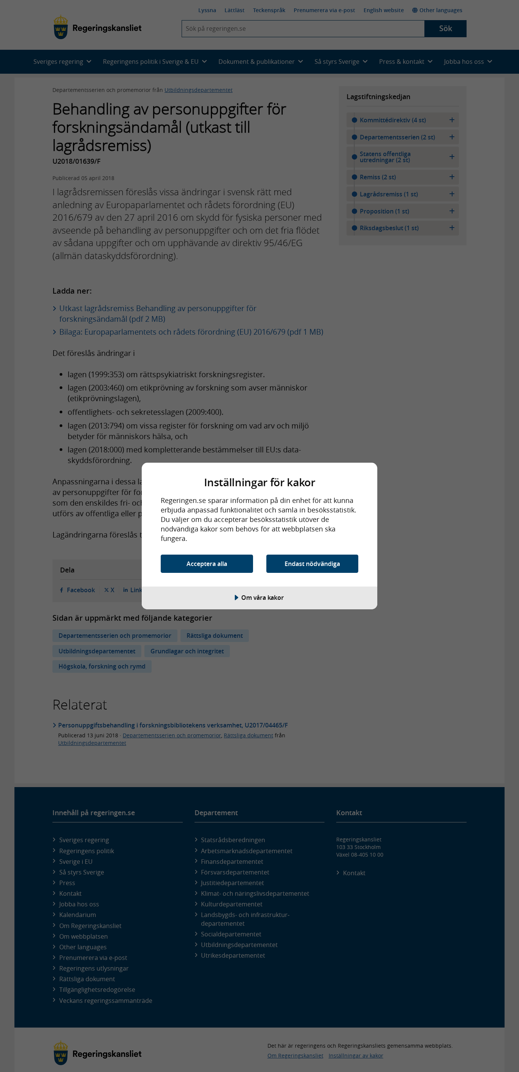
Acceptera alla (207, 564)
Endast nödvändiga (312, 564)
